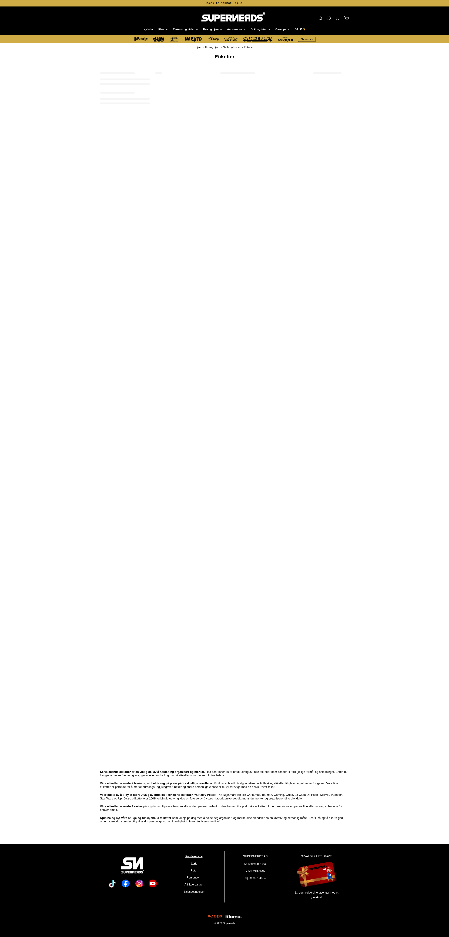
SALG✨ (300, 29)
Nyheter (148, 29)
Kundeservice (193, 856)
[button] (321, 18)
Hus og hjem (211, 29)
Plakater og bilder (184, 29)
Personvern (194, 877)
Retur (193, 870)
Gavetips (281, 29)
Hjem (198, 47)
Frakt (194, 863)
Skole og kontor (231, 47)
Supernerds (229, 923)
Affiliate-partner (193, 884)
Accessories (235, 29)
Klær (161, 29)
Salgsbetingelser (193, 891)
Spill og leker (259, 29)
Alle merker (307, 39)
